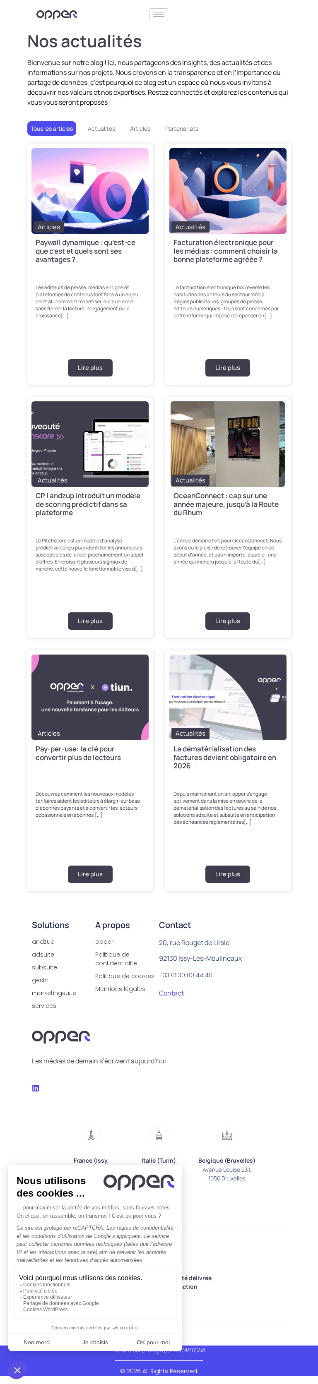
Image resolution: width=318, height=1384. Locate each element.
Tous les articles (52, 128)
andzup (43, 942)
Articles (140, 128)
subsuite (44, 967)
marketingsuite (54, 993)
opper (104, 942)
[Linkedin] (35, 1088)
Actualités (101, 128)
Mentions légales (120, 989)
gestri (40, 980)
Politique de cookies (124, 976)
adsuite (43, 954)
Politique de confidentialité (116, 958)
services (44, 1006)
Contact (171, 993)
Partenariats (181, 128)
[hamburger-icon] (158, 14)
